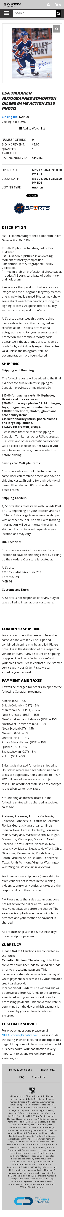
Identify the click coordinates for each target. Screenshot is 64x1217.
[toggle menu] (6, 13)
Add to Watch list (33, 128)
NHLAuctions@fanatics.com (20, 1035)
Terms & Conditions (20, 1069)
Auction (37, 187)
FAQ (21, 1077)
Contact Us (38, 1077)
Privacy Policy (47, 1069)
